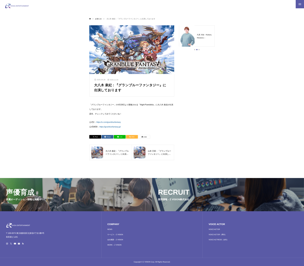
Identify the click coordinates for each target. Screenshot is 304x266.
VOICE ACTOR (214, 229)
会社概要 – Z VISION (115, 240)
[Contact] (19, 243)
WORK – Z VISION (114, 245)
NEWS (109, 229)
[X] (11, 243)
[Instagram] (7, 243)
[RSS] (23, 243)
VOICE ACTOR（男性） (218, 234)
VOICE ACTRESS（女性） (218, 240)
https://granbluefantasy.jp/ (110, 127)
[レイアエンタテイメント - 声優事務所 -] (17, 6)
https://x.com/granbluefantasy (108, 122)
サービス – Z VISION (115, 234)
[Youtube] (15, 243)
